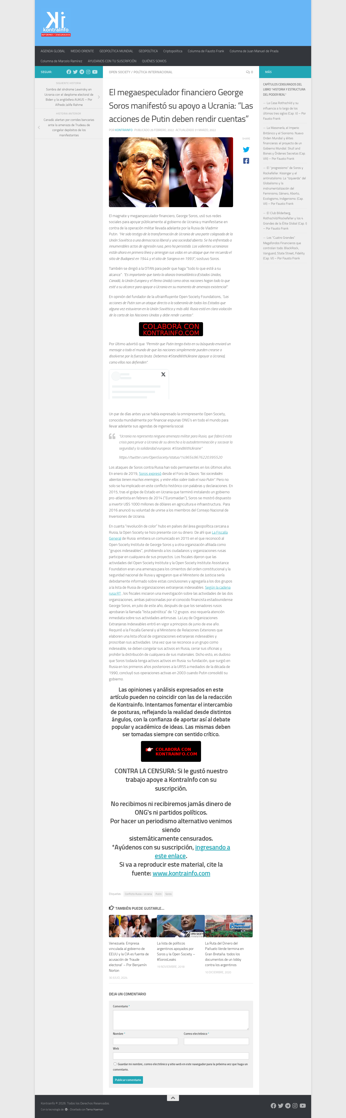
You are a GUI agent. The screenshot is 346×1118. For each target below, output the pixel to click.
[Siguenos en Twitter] (75, 71)
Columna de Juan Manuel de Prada (254, 51)
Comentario (121, 1006)
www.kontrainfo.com (181, 873)
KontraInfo (124, 130)
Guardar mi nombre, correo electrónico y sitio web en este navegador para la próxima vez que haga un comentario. (180, 1066)
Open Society (119, 72)
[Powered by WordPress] (66, 1109)
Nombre (119, 1034)
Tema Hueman (94, 1109)
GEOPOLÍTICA (148, 51)
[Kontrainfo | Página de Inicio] (56, 23)
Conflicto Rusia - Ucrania (138, 893)
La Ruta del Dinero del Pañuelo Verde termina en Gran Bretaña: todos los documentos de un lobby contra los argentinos (224, 954)
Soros (168, 893)
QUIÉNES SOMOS (154, 61)
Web (116, 1048)
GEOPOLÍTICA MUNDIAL (116, 51)
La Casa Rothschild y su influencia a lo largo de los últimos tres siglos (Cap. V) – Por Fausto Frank (284, 110)
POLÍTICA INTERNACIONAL (153, 72)
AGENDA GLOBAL (53, 51)
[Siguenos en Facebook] (68, 71)
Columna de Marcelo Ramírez (61, 61)
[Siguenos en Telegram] (81, 71)
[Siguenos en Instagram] (88, 71)
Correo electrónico (196, 1034)
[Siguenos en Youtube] (94, 71)
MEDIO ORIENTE (82, 51)
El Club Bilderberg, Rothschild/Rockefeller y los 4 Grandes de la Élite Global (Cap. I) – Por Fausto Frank (285, 220)
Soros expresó (150, 473)
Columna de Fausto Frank (206, 51)
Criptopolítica (172, 51)
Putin (159, 893)
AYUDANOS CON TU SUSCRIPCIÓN (112, 61)
